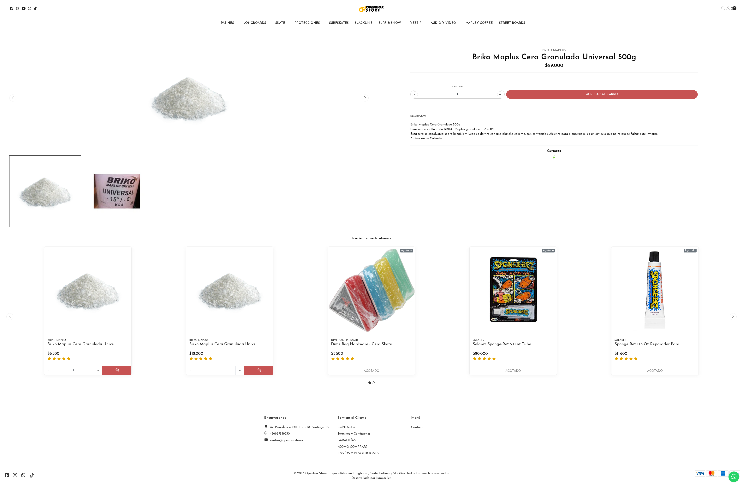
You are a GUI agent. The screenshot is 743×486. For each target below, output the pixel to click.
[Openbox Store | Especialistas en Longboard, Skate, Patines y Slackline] (371, 9)
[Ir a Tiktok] (36, 8)
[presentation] (12, 98)
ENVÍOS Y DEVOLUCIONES (358, 453)
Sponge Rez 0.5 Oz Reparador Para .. (648, 344)
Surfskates (339, 23)
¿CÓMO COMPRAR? (352, 446)
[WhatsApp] (30, 8)
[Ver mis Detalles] (728, 8)
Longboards (254, 23)
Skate (280, 23)
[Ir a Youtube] (24, 8)
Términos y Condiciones (354, 433)
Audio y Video (443, 23)
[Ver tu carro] (732, 8)
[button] (370, 382)
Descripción (418, 116)
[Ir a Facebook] (12, 8)
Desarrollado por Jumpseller (371, 478)
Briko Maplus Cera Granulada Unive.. (81, 344)
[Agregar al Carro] (116, 370)
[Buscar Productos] (723, 8)
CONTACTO (346, 427)
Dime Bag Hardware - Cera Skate (361, 344)
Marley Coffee (479, 23)
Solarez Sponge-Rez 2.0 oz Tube (502, 344)
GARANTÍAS (347, 440)
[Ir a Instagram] (18, 8)
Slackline (363, 23)
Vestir (415, 23)
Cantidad (458, 87)
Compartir (554, 151)
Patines (227, 23)
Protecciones (307, 23)
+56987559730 (280, 433)
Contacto (417, 427)
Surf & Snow (390, 23)
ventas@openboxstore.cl (287, 440)
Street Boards (512, 23)
